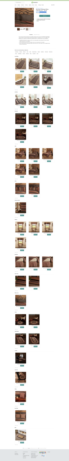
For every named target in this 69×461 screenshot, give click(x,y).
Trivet (16, 53)
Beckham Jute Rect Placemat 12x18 (34, 124)
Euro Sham (34, 53)
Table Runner (19, 53)
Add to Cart (22, 71)
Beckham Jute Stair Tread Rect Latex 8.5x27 (34, 287)
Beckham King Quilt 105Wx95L (21, 175)
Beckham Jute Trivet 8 (21, 325)
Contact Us (24, 456)
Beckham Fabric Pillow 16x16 (21, 402)
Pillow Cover (35, 448)
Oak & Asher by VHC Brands (43, 448)
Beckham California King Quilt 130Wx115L (34, 175)
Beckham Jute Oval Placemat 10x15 (21, 140)
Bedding (31, 448)
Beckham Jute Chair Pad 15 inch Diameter (21, 383)
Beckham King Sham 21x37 (34, 194)
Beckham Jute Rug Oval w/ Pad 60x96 (48, 105)
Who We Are (16, 453)
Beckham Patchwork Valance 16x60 (21, 248)
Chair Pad (27, 53)
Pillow (30, 53)
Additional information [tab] (37, 34)
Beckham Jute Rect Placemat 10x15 (21, 124)
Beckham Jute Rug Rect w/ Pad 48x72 (34, 105)
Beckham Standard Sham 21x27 (21, 194)
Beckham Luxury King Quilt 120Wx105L (47, 159)
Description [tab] (31, 34)
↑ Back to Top (16, 198)
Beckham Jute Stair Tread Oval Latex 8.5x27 (21, 287)
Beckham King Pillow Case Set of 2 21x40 (21, 306)
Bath (37, 53)
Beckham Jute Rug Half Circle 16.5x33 (21, 85)
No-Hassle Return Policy (26, 455)
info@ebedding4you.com (34, 455)
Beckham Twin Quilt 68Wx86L (21, 159)
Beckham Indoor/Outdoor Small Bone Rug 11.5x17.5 (48, 86)
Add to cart (44, 15)
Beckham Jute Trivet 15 (34, 325)
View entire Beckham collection (39, 8)
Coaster (24, 53)
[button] (32, 9)
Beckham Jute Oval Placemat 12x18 (48, 124)
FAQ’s (23, 454)
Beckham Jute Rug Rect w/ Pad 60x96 (21, 105)
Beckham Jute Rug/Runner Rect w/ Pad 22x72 (34, 85)
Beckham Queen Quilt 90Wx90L (34, 159)
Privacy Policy (16, 454)
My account (24, 457)
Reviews (24, 453)
